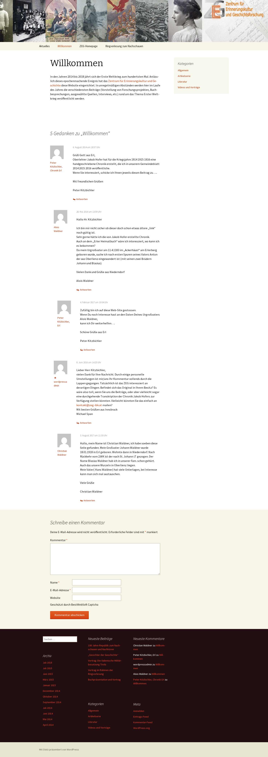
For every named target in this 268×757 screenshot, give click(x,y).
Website (55, 598)
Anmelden (138, 711)
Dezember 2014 (51, 691)
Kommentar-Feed (142, 722)
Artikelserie (184, 76)
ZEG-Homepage (88, 46)
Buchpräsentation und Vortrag (104, 679)
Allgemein (183, 70)
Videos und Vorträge (189, 87)
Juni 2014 (48, 713)
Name (54, 582)
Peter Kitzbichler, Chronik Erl (56, 166)
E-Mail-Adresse (60, 590)
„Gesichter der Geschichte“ (103, 655)
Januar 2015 (49, 685)
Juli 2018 (47, 662)
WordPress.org (141, 728)
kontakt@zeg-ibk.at (89, 405)
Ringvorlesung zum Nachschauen (124, 46)
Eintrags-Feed (141, 716)
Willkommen (65, 46)
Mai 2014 (47, 719)
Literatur (182, 81)
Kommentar (58, 540)
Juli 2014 (47, 708)
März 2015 (48, 679)
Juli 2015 (47, 668)
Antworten (82, 199)
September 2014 (52, 702)
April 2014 (48, 725)
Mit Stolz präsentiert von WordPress (59, 749)
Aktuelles (44, 46)
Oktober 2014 (50, 696)
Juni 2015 (48, 674)
